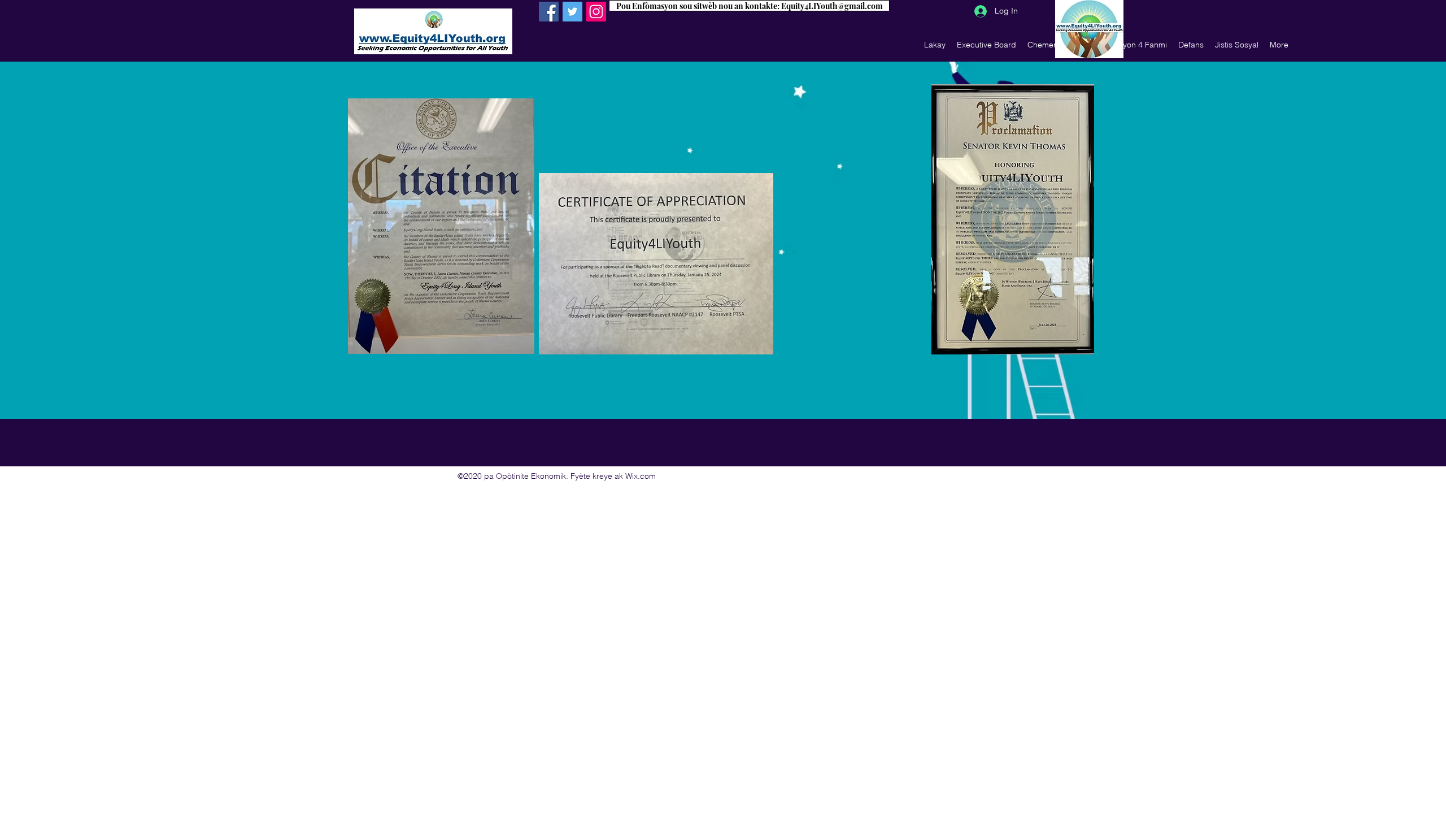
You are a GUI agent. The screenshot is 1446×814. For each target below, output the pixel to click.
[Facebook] (549, 11)
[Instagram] (596, 11)
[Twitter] (572, 11)
